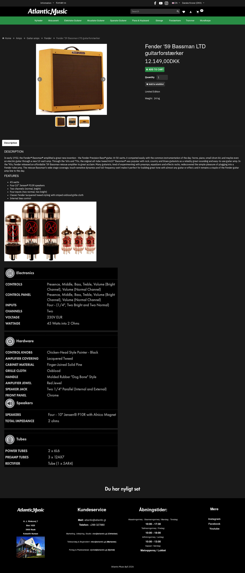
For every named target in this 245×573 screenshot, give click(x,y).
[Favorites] (183, 11)
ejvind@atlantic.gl (98, 549)
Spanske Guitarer (118, 20)
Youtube (214, 528)
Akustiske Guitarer (95, 20)
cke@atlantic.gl (99, 533)
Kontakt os (61, 2)
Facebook (214, 524)
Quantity (150, 77)
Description (10, 142)
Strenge (159, 20)
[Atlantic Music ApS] (47, 10)
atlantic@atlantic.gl (95, 520)
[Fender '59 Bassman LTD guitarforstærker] (71, 79)
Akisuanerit (53, 20)
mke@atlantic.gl (98, 541)
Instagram (214, 519)
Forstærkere (175, 20)
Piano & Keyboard (140, 20)
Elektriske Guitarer (73, 20)
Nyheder (39, 20)
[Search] (178, 11)
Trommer (190, 20)
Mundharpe (205, 20)
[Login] (190, 11)
